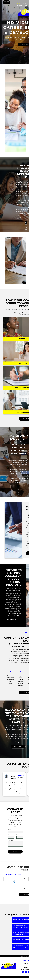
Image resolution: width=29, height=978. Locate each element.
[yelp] (26, 972)
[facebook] (23, 972)
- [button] (4, 880)
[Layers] (24, 878)
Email (17, 835)
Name (9, 829)
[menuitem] (18, 4)
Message (10, 840)
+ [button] (4, 878)
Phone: (9, 835)
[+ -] (14, 883)
